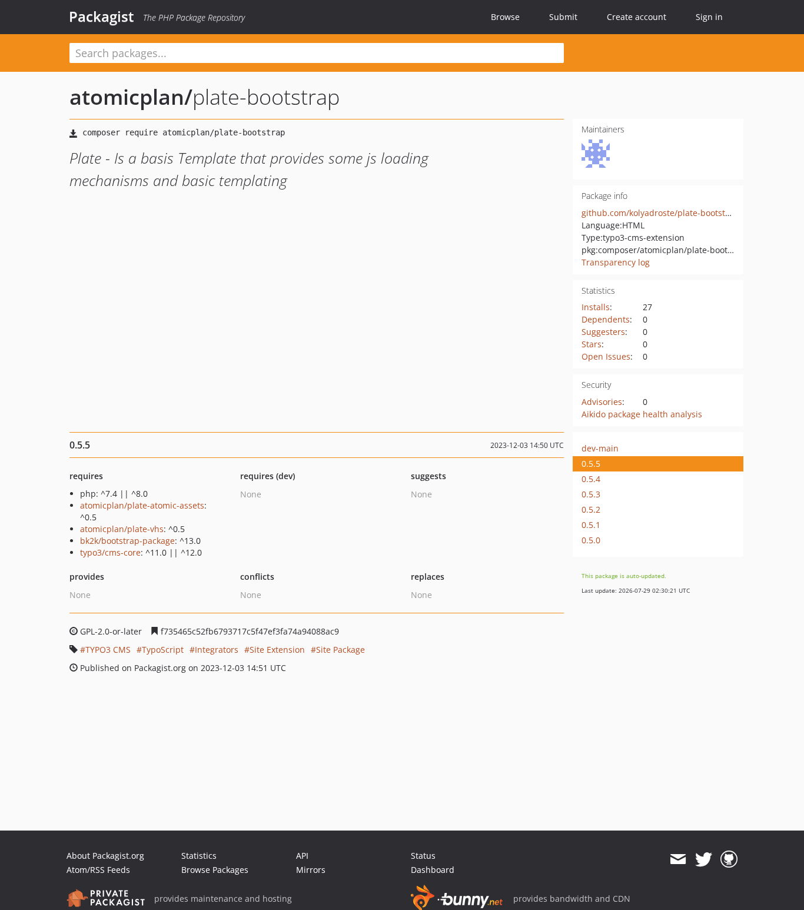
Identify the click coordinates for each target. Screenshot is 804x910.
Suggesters (603, 331)
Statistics (199, 855)
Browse (505, 16)
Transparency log (616, 262)
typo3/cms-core (110, 552)
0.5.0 (591, 540)
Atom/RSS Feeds (98, 869)
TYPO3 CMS (108, 649)
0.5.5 (591, 463)
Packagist (101, 16)
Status (423, 855)
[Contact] (677, 859)
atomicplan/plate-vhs (122, 528)
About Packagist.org (105, 855)
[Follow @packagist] (703, 859)
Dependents (606, 319)
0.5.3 (591, 494)
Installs (596, 307)
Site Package (340, 649)
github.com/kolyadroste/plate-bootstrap (660, 212)
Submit (563, 16)
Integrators (216, 649)
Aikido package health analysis (642, 414)
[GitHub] (728, 859)
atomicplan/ (130, 96)
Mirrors (310, 869)
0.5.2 (591, 509)
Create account (636, 16)
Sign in (709, 16)
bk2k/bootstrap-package (127, 540)
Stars (592, 344)
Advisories (602, 401)
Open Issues (606, 356)
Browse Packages (214, 869)
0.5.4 (591, 478)
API (302, 855)
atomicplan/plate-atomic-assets (142, 505)
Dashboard (432, 869)
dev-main (600, 448)
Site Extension (277, 649)
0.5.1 (591, 524)
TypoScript (163, 649)
